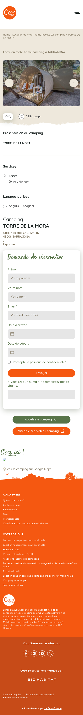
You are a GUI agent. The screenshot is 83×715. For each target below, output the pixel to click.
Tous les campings (13, 585)
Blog (5, 514)
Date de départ (18, 343)
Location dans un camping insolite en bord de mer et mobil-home (38, 576)
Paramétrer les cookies (15, 697)
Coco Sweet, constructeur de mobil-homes (25, 523)
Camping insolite (12, 571)
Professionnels (11, 519)
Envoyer (41, 373)
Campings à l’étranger (15, 580)
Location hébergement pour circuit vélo (24, 545)
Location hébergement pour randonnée (24, 540)
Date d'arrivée (17, 325)
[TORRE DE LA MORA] (10, 13)
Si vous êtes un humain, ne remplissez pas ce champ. (38, 383)
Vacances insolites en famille (18, 554)
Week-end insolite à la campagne (21, 559)
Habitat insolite (11, 549)
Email (12, 306)
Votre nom (15, 288)
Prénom (13, 269)
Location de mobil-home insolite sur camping (38, 35)
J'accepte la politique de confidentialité (39, 362)
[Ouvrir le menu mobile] (77, 13)
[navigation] (41, 512)
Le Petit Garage (53, 708)
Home (6, 35)
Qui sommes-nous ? (14, 500)
